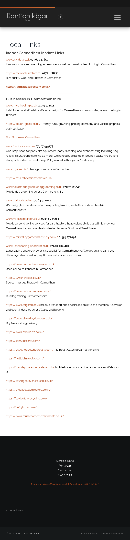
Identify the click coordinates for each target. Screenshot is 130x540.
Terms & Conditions (112, 533)
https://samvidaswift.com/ (23, 340)
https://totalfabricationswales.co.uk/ (29, 178)
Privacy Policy (89, 533)
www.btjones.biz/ (17, 169)
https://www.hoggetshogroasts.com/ (30, 349)
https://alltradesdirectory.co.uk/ (28, 86)
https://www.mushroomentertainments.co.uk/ (35, 416)
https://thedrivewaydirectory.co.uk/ (28, 389)
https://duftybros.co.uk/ (21, 407)
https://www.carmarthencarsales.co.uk (30, 264)
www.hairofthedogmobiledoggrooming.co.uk (34, 187)
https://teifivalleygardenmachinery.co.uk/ (32, 237)
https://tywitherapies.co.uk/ (23, 277)
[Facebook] (60, 17)
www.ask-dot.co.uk (18, 59)
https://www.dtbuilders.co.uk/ (25, 332)
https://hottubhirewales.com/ (25, 358)
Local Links (15, 510)
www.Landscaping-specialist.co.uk (27, 246)
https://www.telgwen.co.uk (23, 305)
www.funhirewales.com (20, 146)
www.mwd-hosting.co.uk (21, 105)
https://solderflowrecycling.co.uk (26, 398)
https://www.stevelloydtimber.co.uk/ (29, 318)
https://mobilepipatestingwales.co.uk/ (30, 367)
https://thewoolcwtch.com (23, 73)
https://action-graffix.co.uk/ (23, 123)
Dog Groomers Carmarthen (23, 137)
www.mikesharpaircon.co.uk (23, 218)
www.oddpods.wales (19, 200)
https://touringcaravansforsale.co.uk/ (29, 380)
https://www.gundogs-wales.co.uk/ (28, 291)
